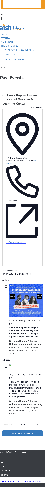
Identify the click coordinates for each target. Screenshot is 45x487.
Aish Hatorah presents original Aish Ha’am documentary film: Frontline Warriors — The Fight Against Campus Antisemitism (23, 332)
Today (23, 424)
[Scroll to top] (1, 485)
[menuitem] (22, 2)
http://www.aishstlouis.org (16, 242)
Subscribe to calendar (21, 433)
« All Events (37, 107)
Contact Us (8, 2)
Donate (6, 6)
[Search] (2, 63)
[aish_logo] (12, 30)
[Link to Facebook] (1, 456)
